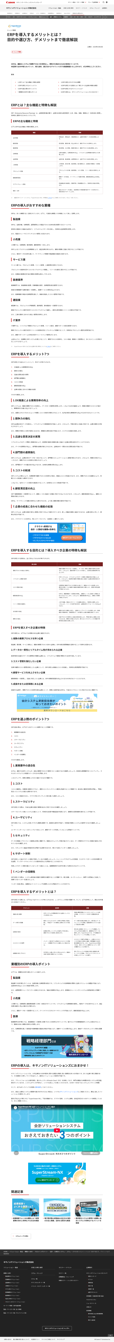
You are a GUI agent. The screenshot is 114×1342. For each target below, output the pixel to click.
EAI (85, 17)
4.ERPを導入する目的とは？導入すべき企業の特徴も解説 (79, 85)
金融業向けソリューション (12, 1282)
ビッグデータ (97, 17)
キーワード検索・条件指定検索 (12, 1305)
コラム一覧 (34, 1279)
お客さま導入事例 (68, 8)
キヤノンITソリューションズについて (96, 1273)
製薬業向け (59, 13)
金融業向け (25, 13)
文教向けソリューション (11, 1286)
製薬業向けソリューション (12, 1295)
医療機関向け (51, 13)
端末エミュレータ (43, 17)
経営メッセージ (92, 1276)
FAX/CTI (90, 17)
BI (77, 17)
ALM (71, 17)
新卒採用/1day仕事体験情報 (95, 1313)
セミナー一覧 (62, 1273)
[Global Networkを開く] (107, 2)
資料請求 (38, 1087)
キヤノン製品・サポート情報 (76, 2)
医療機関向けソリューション (12, 1292)
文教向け (32, 13)
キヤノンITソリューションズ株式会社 (21, 8)
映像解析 (66, 17)
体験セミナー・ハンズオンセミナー (69, 1280)
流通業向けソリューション (12, 1279)
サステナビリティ (91, 1300)
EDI (14, 17)
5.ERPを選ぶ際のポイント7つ (27, 89)
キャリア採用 (91, 1317)
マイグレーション (32, 17)
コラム (69, 1251)
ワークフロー (7, 17)
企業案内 (104, 8)
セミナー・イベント (81, 8)
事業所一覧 (91, 1289)
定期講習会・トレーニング (66, 1277)
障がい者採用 (91, 1320)
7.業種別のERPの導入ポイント (27, 92)
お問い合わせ (7, 1339)
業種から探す (29, 1251)
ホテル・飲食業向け (41, 13)
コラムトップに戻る (21, 1236)
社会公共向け (67, 13)
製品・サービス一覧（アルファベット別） (15, 1313)
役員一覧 (90, 1286)
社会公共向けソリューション (12, 1298)
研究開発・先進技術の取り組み (95, 1296)
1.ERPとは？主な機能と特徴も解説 (29, 82)
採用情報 (88, 1310)
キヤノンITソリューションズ (69, 1092)
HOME (6, 1251)
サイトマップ (61, 1339)
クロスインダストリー (77, 13)
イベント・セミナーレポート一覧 (40, 1286)
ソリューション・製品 (54, 8)
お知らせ (88, 1307)
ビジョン (90, 1279)
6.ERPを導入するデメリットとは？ (72, 89)
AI (74, 17)
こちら (50, 198)
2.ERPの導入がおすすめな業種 (70, 82)
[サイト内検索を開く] (103, 2)
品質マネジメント (92, 1292)
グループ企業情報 (93, 2)
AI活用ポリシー (35, 1339)
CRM (81, 17)
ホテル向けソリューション (12, 1289)
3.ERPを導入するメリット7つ (27, 85)
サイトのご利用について (48, 1339)
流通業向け (17, 13)
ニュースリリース (91, 1303)
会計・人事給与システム (56, 17)
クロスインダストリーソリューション (15, 1302)
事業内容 (90, 1282)
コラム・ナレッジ (95, 8)
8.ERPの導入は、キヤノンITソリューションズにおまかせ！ (80, 92)
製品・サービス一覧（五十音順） (13, 1309)
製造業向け (10, 13)
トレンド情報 (17, 52)
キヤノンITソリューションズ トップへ (57, 1328)
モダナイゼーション (21, 17)
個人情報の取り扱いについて (21, 1339)
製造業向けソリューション (12, 1276)
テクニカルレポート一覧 (38, 1282)
